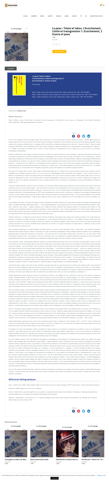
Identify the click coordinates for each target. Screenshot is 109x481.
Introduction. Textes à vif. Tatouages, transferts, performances (93, 459)
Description (10, 68)
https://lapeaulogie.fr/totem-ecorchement (32, 122)
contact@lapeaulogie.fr (53, 475)
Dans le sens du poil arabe (39, 459)
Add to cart (59, 51)
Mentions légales (77, 475)
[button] (26, 28)
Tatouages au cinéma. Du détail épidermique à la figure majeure (16, 459)
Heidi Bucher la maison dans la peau (67, 459)
